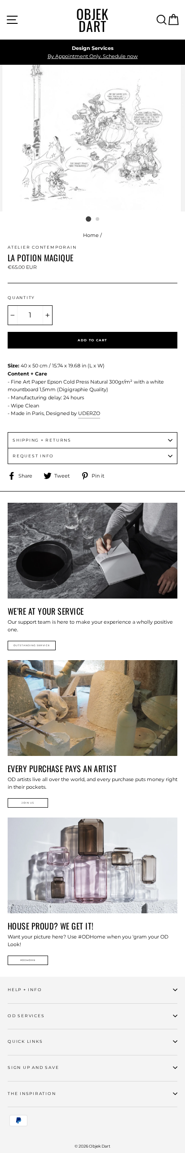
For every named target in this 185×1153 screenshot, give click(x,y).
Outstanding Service (31, 645)
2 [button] (98, 219)
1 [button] (88, 219)
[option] (92, 52)
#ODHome (27, 960)
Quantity (21, 297)
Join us (28, 802)
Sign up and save (33, 1067)
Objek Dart (92, 20)
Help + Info (25, 989)
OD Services (26, 1015)
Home (91, 235)
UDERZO (89, 413)
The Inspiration (32, 1093)
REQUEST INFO (33, 455)
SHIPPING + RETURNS (42, 440)
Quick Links (25, 1041)
